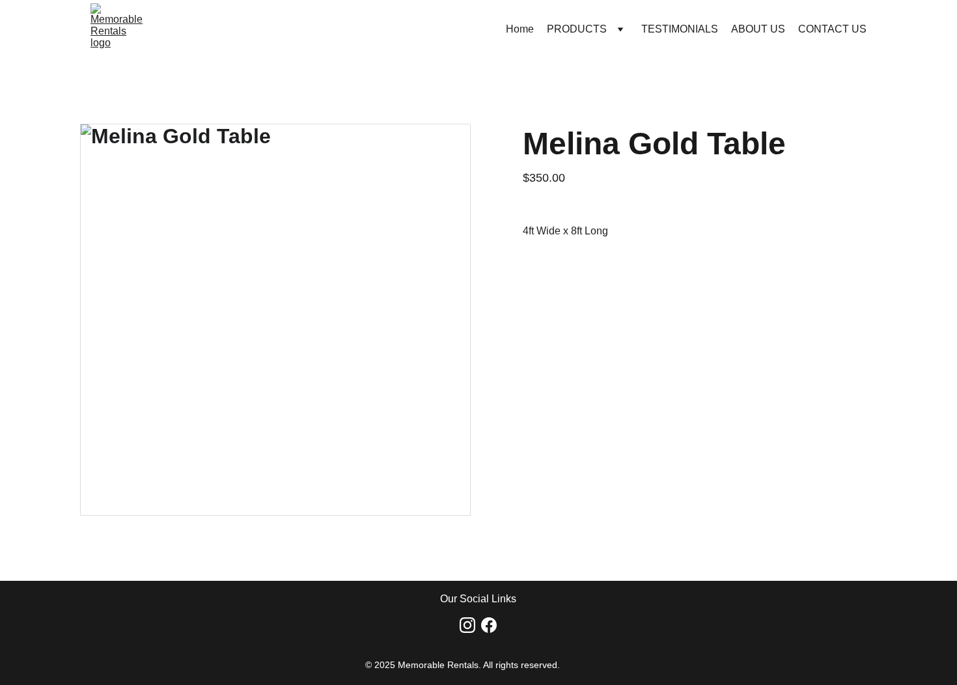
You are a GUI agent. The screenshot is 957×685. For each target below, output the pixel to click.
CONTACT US (832, 29)
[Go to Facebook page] (489, 625)
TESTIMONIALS (679, 29)
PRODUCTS (577, 29)
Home (520, 29)
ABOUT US (758, 29)
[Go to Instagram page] (467, 625)
